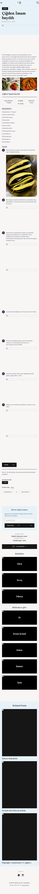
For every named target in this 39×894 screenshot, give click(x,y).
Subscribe (10, 525)
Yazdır (6, 465)
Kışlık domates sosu (20, 536)
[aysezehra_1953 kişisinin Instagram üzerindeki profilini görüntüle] (23, 875)
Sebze (5, 8)
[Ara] (37, 2)
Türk (5, 482)
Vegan (12, 487)
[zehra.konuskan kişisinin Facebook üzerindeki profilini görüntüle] (19, 875)
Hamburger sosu (19, 540)
